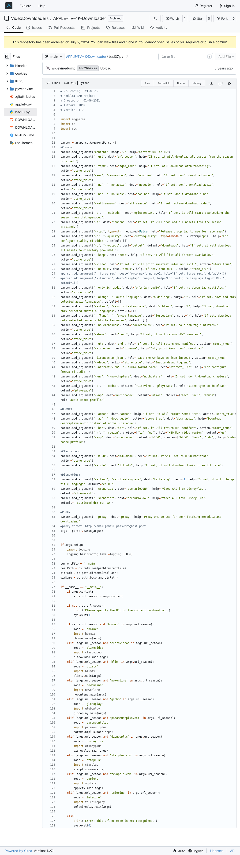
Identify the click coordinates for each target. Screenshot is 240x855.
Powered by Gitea (18, 851)
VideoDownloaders (30, 18)
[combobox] (185, 56)
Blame (181, 83)
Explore (25, 6)
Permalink (164, 83)
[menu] (179, 851)
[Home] (8, 6)
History (196, 83)
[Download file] (211, 83)
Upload (105, 68)
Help (41, 6)
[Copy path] (126, 56)
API (232, 851)
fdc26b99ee (88, 68)
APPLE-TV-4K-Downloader (79, 18)
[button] (172, 18)
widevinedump (63, 68)
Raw (147, 83)
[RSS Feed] (155, 18)
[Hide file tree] (7, 56)
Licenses (216, 851)
